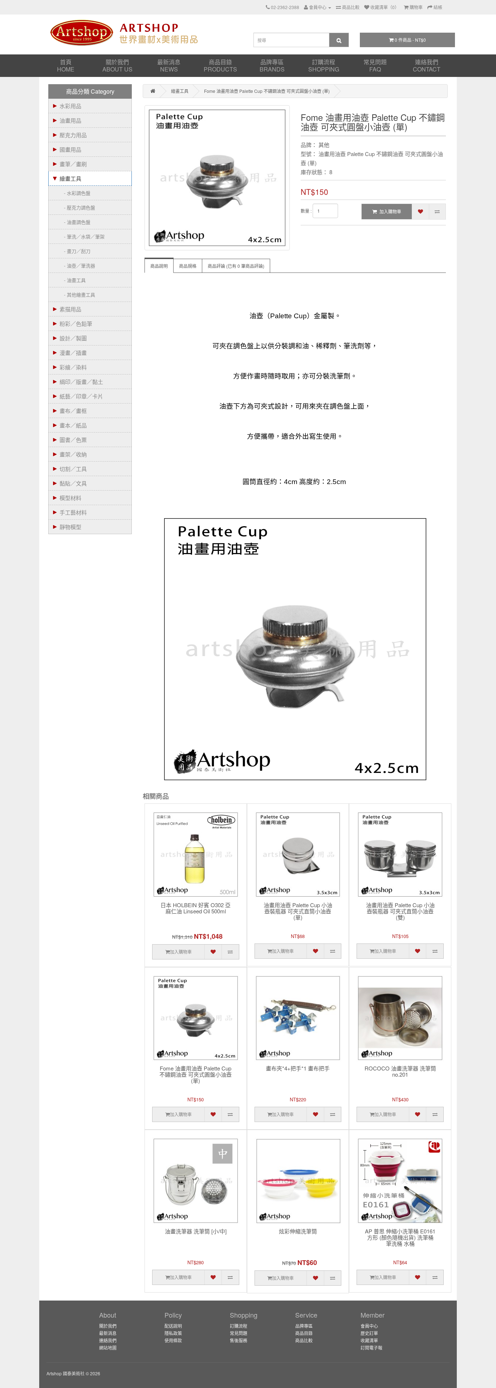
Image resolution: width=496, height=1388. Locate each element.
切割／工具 (73, 468)
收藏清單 (369, 1340)
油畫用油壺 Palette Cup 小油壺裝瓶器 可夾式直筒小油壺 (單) (298, 911)
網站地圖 (108, 1347)
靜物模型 (70, 527)
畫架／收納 (73, 454)
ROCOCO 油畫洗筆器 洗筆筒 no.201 (400, 1071)
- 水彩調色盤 (75, 192)
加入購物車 (390, 211)
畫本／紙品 (73, 425)
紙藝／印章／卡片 (81, 396)
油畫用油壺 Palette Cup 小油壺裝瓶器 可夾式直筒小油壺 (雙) (400, 911)
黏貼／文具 (73, 483)
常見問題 (375, 65)
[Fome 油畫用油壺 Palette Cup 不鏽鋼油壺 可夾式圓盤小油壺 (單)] (217, 177)
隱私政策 (173, 1333)
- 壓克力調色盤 (77, 207)
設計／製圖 (73, 338)
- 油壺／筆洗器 (77, 265)
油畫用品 (70, 120)
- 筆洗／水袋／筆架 (82, 236)
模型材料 (70, 497)
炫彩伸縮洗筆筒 (298, 1231)
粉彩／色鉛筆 (76, 323)
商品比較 (304, 1340)
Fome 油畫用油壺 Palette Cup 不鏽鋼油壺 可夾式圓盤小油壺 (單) (267, 91)
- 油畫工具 (73, 280)
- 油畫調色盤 (75, 221)
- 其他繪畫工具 (77, 294)
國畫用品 (70, 149)
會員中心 (369, 1326)
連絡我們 (426, 65)
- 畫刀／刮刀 (75, 250)
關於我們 (117, 65)
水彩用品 (70, 106)
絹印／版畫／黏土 (81, 381)
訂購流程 (323, 65)
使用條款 (173, 1340)
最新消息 (168, 65)
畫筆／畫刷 (73, 164)
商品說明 (159, 266)
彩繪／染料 (73, 367)
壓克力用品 (73, 135)
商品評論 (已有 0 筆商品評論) (236, 266)
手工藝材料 (73, 512)
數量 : (306, 211)
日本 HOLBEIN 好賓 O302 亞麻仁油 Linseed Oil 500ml (195, 908)
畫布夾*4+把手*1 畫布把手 (298, 1068)
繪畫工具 (70, 178)
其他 (323, 144)
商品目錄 (220, 65)
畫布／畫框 (73, 410)
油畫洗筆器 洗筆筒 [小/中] (196, 1231)
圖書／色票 (73, 439)
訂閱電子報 (371, 1347)
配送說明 (173, 1326)
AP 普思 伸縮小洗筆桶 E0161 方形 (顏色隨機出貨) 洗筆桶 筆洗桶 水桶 (400, 1237)
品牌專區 (272, 65)
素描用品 (70, 309)
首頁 (65, 65)
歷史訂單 (369, 1333)
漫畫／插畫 (73, 352)
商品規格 (187, 266)
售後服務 (238, 1340)
